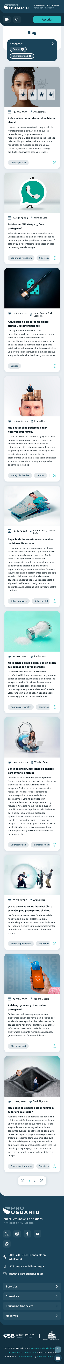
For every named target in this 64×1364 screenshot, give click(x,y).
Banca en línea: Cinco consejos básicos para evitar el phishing (31, 771)
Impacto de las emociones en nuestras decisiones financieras (31, 541)
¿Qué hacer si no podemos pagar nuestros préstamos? (27, 430)
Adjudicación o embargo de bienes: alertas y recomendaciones (28, 324)
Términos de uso (25, 1356)
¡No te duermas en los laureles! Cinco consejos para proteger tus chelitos (30, 909)
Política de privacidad (47, 1356)
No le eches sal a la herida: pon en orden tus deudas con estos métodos (32, 665)
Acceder (46, 20)
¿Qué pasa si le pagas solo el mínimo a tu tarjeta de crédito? (31, 1110)
